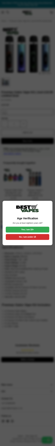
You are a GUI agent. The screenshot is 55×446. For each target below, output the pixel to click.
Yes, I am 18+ (27, 229)
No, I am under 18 (27, 237)
